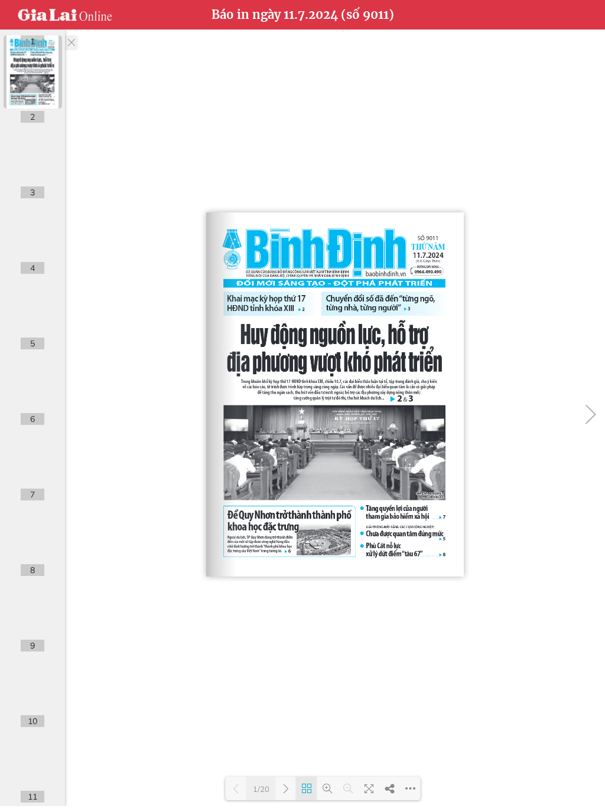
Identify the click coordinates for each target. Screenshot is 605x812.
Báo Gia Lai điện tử (65, 14)
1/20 (261, 789)
